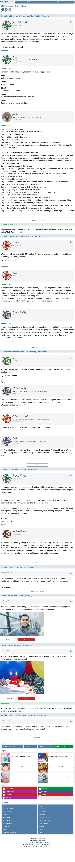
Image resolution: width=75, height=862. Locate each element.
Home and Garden (8, 823)
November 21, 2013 (59, 746)
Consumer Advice (8, 811)
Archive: (23, 715)
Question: (25, 16)
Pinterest (8, 794)
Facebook (44, 791)
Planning (41, 746)
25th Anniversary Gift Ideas (18, 777)
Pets (4, 829)
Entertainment (7, 817)
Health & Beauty (7, 820)
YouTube (43, 794)
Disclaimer (28, 842)
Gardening (43, 789)
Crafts (5, 814)
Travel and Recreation (9, 832)
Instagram (8, 797)
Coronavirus (42, 811)
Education (42, 814)
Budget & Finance (44, 806)
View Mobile (42, 840)
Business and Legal (8, 808)
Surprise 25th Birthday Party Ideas (57, 756)
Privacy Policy (37, 842)
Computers (42, 808)
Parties (27, 746)
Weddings (42, 832)
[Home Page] (7, 1)
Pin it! (27, 639)
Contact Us (46, 842)
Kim (5, 376)
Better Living (6, 806)
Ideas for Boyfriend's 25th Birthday (58, 777)
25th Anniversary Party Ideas (56, 766)
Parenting (41, 826)
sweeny (6, 260)
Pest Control (8, 789)
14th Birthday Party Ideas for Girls (20, 756)
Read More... (9, 640)
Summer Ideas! (9, 792)
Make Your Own (43, 823)
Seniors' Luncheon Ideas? (18, 766)
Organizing (6, 826)
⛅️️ (51, 844)
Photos (41, 829)
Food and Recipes (44, 817)
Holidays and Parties (9, 746)
